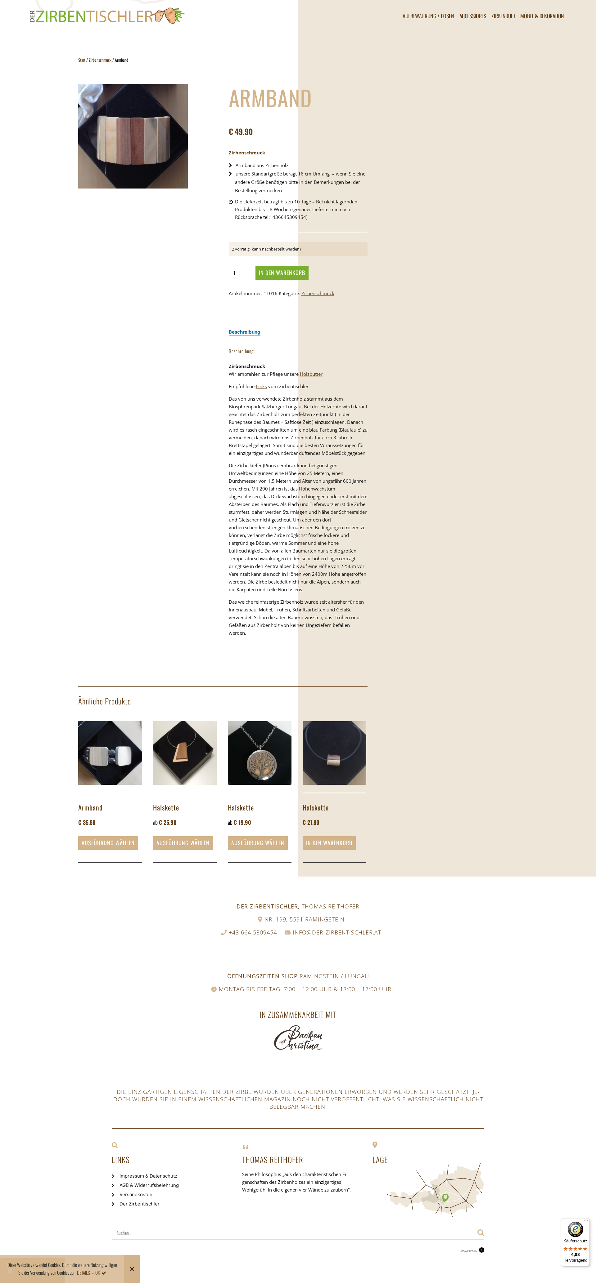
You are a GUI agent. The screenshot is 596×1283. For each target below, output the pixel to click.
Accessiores (472, 16)
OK (97, 1272)
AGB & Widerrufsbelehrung (149, 1185)
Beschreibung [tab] (244, 332)
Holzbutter (311, 374)
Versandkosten (136, 1194)
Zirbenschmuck (100, 60)
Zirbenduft (503, 16)
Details (83, 1272)
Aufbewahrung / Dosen (428, 16)
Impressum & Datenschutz (148, 1176)
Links (261, 386)
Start (81, 60)
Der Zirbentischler (140, 1204)
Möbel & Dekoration (542, 16)
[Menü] (586, 1222)
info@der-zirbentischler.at (337, 932)
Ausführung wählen (108, 843)
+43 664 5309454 (253, 932)
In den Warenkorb (282, 273)
